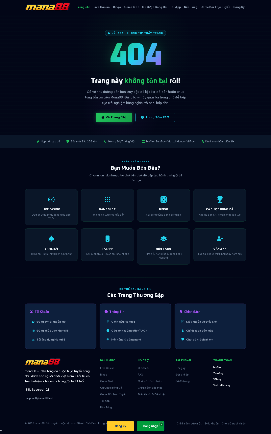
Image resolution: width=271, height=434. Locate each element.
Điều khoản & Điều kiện (151, 394)
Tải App (175, 7)
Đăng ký (180, 368)
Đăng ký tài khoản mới (51, 321)
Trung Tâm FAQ (157, 117)
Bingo (117, 7)
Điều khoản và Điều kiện (201, 321)
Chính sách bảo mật (199, 330)
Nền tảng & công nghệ (126, 339)
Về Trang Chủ (116, 117)
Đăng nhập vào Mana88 (53, 330)
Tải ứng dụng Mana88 (51, 339)
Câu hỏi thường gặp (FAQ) (129, 330)
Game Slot (131, 7)
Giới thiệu (143, 368)
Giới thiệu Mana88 (123, 321)
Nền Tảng (190, 7)
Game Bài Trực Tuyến (215, 7)
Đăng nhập (182, 374)
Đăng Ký (239, 7)
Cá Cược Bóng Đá (154, 7)
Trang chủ (83, 7)
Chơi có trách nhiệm (199, 339)
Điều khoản (212, 423)
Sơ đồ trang (183, 381)
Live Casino (102, 7)
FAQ (140, 374)
